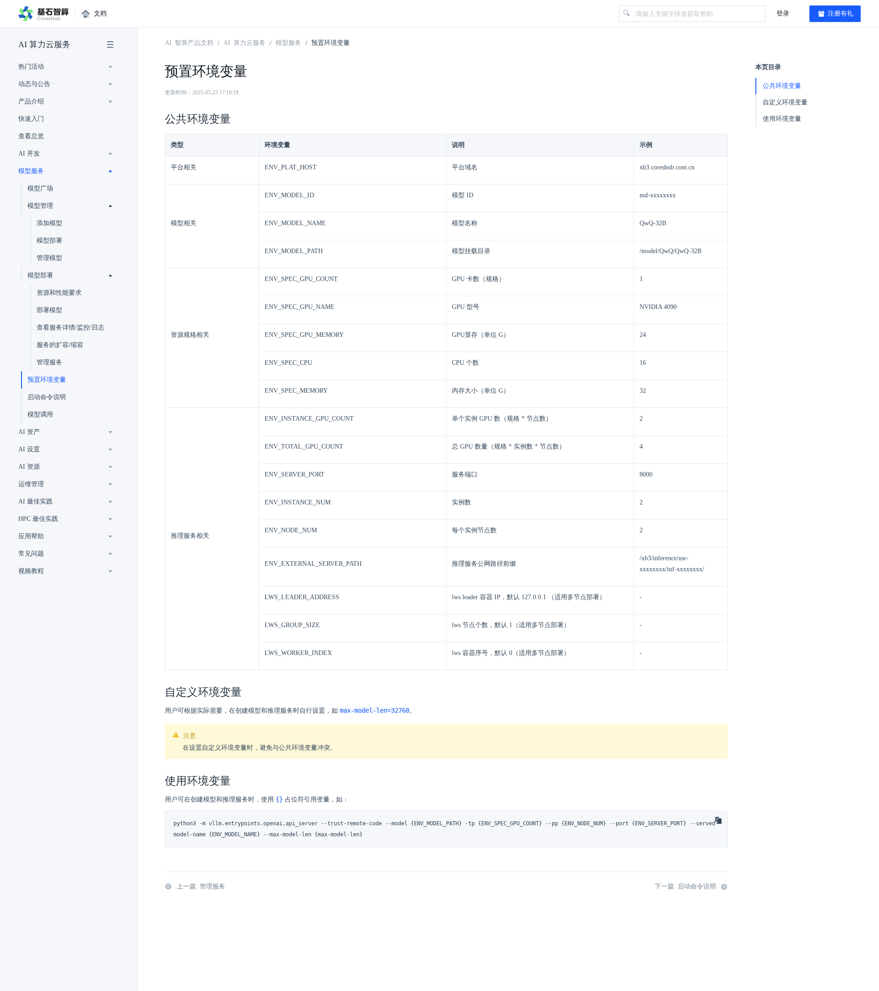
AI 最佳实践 (35, 501)
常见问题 (31, 553)
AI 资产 (29, 431)
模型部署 (49, 240)
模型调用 (40, 414)
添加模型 (49, 223)
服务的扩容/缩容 (60, 344)
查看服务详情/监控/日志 (70, 327)
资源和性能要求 (59, 292)
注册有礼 (839, 13)
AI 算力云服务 (44, 44)
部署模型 (49, 310)
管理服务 (49, 362)
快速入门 (31, 118)
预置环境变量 (46, 379)
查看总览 (31, 136)
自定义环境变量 (785, 102)
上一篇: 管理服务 (201, 886)
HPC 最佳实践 (38, 518)
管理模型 (49, 258)
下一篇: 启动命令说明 (685, 886)
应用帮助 (31, 536)
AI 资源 (29, 466)
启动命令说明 (46, 397)
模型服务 (31, 171)
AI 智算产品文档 (189, 42)
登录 (782, 13)
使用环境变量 (782, 118)
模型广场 (40, 188)
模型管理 (40, 205)
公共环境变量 (782, 85)
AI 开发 (29, 153)
